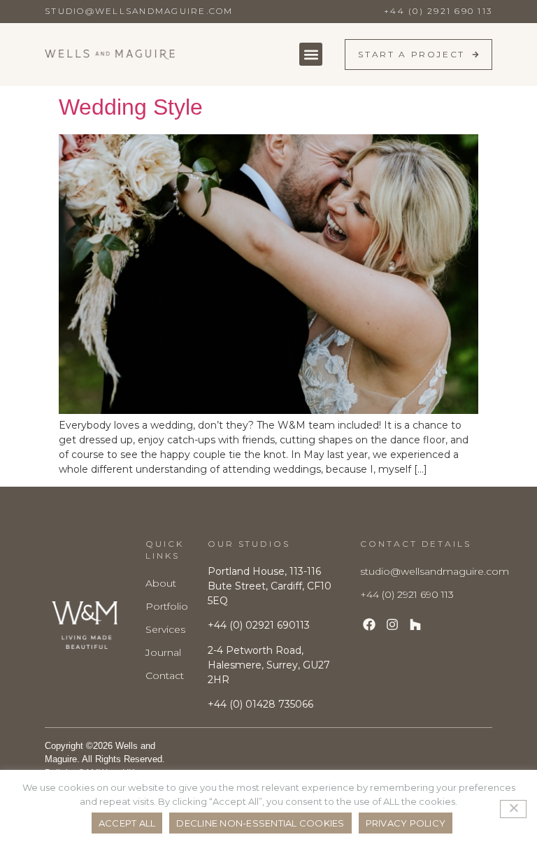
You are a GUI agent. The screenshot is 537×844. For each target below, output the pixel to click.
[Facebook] (369, 625)
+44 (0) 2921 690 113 (438, 11)
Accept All (127, 823)
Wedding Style (131, 107)
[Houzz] (415, 625)
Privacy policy (406, 823)
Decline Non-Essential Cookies (260, 823)
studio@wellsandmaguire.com (139, 11)
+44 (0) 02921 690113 (259, 625)
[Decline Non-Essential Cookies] (513, 809)
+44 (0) (260, 704)
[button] (310, 54)
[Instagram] (392, 625)
